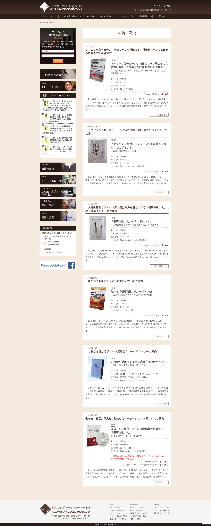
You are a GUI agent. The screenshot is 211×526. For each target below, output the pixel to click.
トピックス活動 (50, 87)
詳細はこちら (162, 115)
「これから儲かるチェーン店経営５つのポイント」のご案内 (121, 351)
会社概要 (143, 16)
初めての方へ (49, 16)
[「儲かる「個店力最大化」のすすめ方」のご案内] (98, 310)
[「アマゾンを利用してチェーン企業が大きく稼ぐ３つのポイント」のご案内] (97, 162)
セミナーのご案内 (86, 16)
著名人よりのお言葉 (139, 513)
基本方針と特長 (137, 510)
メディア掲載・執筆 (52, 180)
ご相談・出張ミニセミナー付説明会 (56, 193)
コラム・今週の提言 (68, 16)
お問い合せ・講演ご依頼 (162, 513)
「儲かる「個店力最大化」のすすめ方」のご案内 (114, 281)
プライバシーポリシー (52, 252)
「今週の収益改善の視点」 (56, 75)
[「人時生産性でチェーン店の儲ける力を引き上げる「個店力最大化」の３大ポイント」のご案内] (98, 240)
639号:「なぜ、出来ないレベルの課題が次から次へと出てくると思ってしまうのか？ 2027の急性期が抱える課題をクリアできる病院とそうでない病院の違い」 (57, 105)
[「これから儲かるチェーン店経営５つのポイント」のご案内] (97, 380)
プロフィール (115, 513)
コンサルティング (124, 16)
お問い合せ (162, 16)
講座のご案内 (105, 16)
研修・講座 (48, 217)
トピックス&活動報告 (161, 510)
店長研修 (134, 504)
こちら (166, 94)
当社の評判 (48, 168)
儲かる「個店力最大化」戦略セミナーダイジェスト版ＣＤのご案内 (124, 418)
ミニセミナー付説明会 (118, 519)
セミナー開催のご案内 (118, 516)
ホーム (112, 504)
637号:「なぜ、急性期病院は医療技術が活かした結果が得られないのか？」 (61, 140)
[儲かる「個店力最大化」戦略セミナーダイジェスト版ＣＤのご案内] (97, 446)
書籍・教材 (48, 205)
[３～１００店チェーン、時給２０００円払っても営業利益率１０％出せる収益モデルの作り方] (97, 82)
